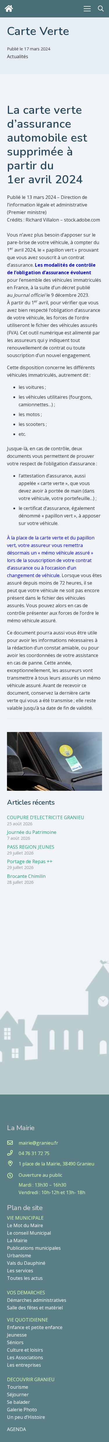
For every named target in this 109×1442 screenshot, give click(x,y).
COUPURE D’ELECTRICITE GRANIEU (45, 817)
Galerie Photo (22, 1409)
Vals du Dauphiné (26, 1263)
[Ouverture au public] (13, 1176)
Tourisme (17, 1387)
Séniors (15, 1342)
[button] (100, 8)
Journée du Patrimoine (31, 832)
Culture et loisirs (25, 1350)
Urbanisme (19, 1255)
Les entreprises (24, 1365)
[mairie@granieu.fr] (13, 1143)
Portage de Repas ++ (30, 861)
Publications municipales (34, 1248)
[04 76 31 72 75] (13, 1153)
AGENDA (16, 1429)
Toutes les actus (25, 1278)
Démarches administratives (36, 1300)
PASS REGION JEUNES (30, 847)
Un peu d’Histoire (26, 1417)
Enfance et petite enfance (34, 1327)
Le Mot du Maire (25, 1225)
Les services (20, 1270)
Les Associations (25, 1357)
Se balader (18, 1402)
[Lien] (10, 8)
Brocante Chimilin (26, 876)
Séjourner (18, 1394)
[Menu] (87, 8)
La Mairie (17, 1240)
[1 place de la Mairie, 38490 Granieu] (13, 1163)
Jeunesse (17, 1335)
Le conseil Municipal (29, 1233)
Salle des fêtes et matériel (35, 1307)
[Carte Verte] (54, 736)
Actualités (17, 56)
